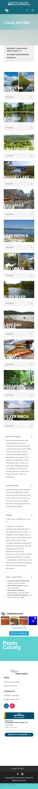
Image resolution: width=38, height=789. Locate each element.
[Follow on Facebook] (6, 705)
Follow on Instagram (19, 633)
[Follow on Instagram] (12, 705)
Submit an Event (18, 768)
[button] (5, 620)
